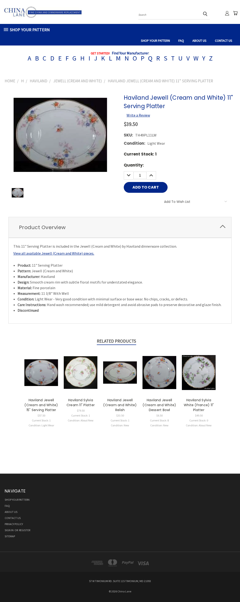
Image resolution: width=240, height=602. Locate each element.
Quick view (41, 367)
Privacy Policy (14, 524)
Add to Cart (41, 377)
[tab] (120, 227)
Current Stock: (140, 154)
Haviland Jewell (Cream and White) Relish (120, 405)
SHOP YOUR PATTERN (155, 40)
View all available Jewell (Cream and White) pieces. (53, 253)
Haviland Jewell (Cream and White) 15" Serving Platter (41, 405)
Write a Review (138, 115)
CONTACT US (223, 40)
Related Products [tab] (116, 341)
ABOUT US (199, 40)
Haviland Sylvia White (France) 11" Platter (199, 405)
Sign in (9, 530)
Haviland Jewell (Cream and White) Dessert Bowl (159, 405)
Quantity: (134, 165)
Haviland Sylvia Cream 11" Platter (81, 402)
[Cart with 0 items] (235, 13)
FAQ (181, 40)
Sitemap (10, 536)
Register (24, 530)
